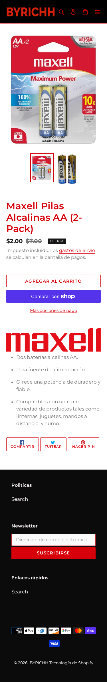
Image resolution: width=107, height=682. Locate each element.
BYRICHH (39, 662)
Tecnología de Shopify (71, 662)
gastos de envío (77, 250)
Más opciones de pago (53, 310)
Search (19, 499)
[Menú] (97, 11)
